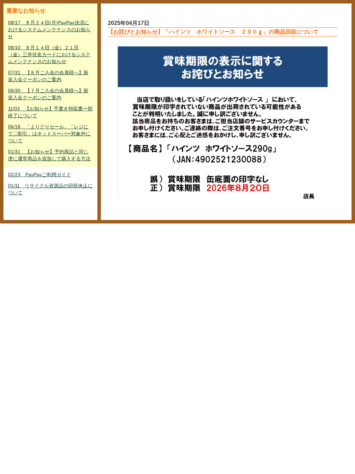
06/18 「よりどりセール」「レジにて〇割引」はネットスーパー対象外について (49, 133)
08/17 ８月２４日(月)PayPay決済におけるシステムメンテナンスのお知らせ (49, 29)
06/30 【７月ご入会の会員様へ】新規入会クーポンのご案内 (48, 94)
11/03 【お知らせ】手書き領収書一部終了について (50, 112)
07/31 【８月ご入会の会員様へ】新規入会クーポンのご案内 (48, 76)
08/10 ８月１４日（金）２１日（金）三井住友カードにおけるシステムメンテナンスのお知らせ (49, 54)
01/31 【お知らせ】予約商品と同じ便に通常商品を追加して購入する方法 (49, 155)
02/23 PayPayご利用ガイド (39, 174)
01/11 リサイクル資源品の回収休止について (50, 189)
